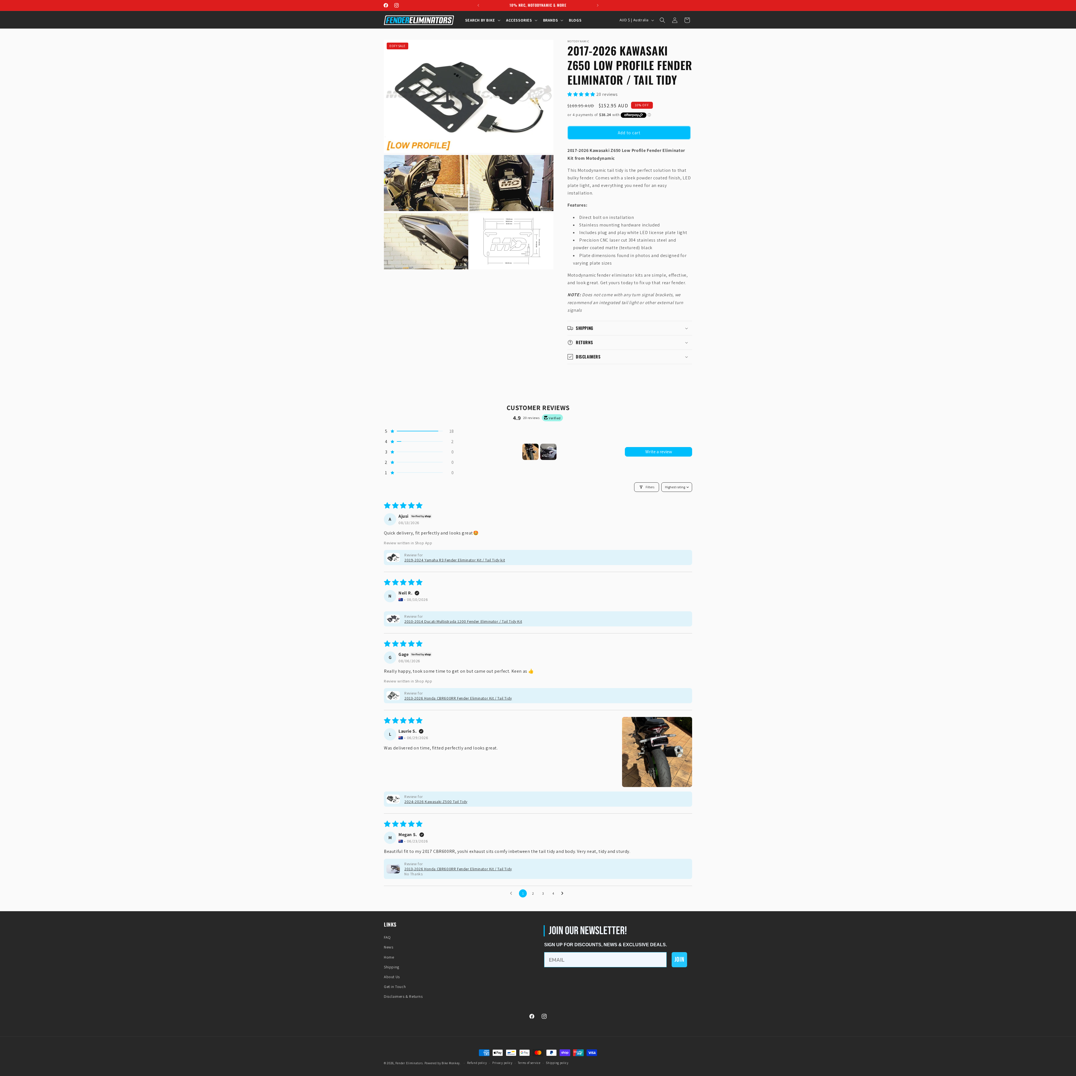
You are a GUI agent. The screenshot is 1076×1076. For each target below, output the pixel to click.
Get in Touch (395, 986)
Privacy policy (502, 1063)
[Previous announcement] (478, 5)
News (388, 947)
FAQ (387, 937)
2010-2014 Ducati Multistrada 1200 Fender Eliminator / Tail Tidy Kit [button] (463, 621)
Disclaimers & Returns (403, 996)
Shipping (391, 966)
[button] (482, 20)
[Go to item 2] (548, 452)
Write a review (658, 452)
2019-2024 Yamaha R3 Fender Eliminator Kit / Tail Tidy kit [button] (454, 560)
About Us (392, 976)
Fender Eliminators (409, 1063)
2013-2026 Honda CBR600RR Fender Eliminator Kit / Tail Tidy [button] (458, 698)
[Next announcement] (598, 5)
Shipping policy (557, 1063)
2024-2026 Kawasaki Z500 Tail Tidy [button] (435, 801)
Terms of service (529, 1063)
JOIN (679, 959)
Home (389, 957)
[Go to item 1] (530, 452)
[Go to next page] (563, 893)
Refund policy (477, 1063)
